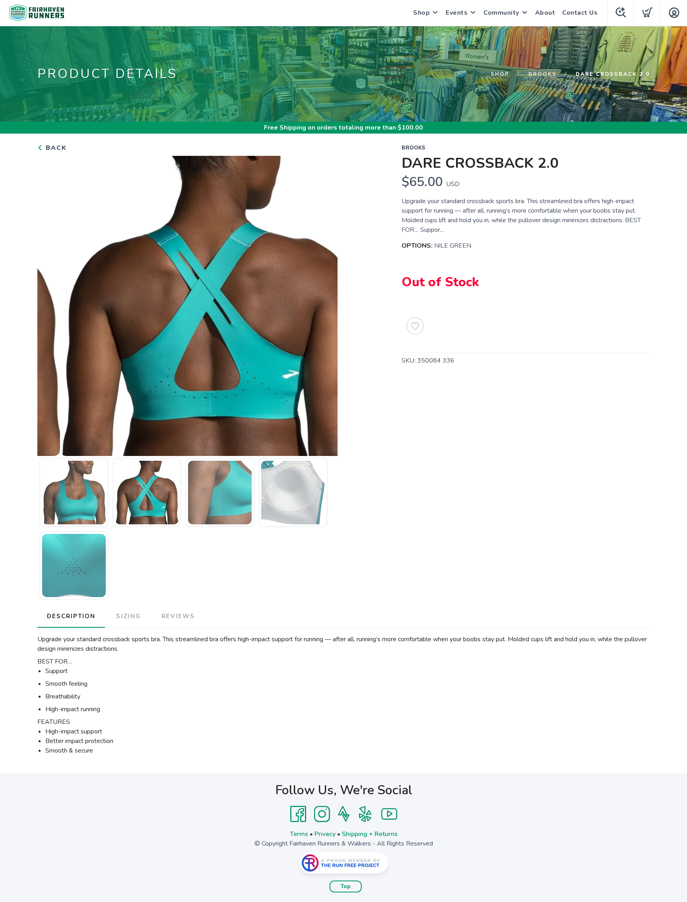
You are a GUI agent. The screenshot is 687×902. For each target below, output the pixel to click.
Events (457, 12)
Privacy (325, 834)
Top (346, 886)
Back (55, 148)
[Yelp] (365, 814)
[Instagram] (322, 814)
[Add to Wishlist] (415, 326)
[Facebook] (298, 814)
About (545, 12)
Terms (299, 834)
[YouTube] (389, 814)
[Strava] (343, 814)
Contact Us (580, 12)
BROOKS (542, 74)
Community (501, 12)
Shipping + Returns (370, 834)
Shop (421, 12)
